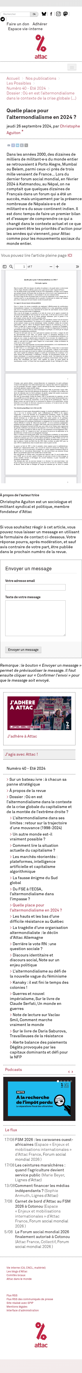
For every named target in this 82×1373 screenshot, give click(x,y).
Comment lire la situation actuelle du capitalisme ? (34, 848)
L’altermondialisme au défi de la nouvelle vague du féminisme (38, 973)
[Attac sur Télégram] (3, 19)
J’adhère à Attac (22, 736)
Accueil (13, 79)
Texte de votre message (22, 597)
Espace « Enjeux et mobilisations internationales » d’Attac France (43, 1150)
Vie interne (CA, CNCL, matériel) (26, 1268)
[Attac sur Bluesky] (44, 14)
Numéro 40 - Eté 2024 (26, 88)
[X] (26, 145)
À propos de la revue (27, 791)
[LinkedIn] (17, 145)
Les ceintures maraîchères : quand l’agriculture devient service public (40, 1170)
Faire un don (18, 24)
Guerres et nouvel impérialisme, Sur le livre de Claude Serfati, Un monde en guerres (35, 1001)
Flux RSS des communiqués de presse (30, 1299)
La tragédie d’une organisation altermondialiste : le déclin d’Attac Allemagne (39, 933)
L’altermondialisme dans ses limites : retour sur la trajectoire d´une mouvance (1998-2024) (38, 823)
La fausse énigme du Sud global (34, 880)
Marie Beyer (53, 1175)
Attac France (27, 1242)
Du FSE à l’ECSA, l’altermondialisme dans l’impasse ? (32, 894)
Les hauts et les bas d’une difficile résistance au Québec (37, 919)
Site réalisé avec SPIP (20, 1303)
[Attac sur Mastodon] (66, 14)
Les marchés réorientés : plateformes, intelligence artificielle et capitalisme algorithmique (33, 864)
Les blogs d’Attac (17, 1271)
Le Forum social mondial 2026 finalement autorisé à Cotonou (42, 1237)
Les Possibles (19, 83)
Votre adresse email (20, 581)
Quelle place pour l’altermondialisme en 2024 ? (36, 907)
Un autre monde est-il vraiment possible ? (31, 837)
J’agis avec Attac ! (21, 755)
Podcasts (13, 1070)
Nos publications (41, 79)
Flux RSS (12, 1295)
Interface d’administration (23, 1310)
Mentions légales (17, 1307)
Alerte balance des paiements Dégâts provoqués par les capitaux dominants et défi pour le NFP (39, 1050)
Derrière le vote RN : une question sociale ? (33, 946)
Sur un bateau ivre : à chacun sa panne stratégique (36, 782)
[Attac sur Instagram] (59, 14)
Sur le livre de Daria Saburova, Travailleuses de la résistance (38, 1033)
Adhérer (40, 24)
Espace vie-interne (25, 29)
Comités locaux (16, 1275)
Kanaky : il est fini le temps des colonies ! (39, 985)
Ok (34, 14)
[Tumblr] (22, 145)
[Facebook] (13, 145)
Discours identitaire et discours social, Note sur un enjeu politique (34, 960)
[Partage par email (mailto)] (8, 145)
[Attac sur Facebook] (52, 14)
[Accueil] (41, 46)
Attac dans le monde (19, 1279)
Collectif (48, 1242)
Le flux (11, 1130)
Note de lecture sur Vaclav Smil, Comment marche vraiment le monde (35, 1020)
